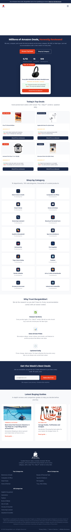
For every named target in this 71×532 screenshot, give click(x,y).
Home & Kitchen (5, 484)
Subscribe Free (48, 377)
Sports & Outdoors (42, 478)
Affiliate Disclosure (64, 529)
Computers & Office (7, 478)
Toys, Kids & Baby (42, 484)
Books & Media (5, 501)
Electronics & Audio (6, 475)
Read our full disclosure (55, 1)
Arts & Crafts (4, 504)
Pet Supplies (40, 481)
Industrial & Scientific (7, 512)
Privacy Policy (43, 529)
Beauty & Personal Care (43, 475)
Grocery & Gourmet (6, 507)
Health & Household (7, 492)
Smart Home (4, 481)
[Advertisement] (35, 22)
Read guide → (9, 436)
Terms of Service (53, 529)
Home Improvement (7, 510)
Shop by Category (43, 51)
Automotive (4, 495)
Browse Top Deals (27, 51)
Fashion (3, 498)
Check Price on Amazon (35, 90)
